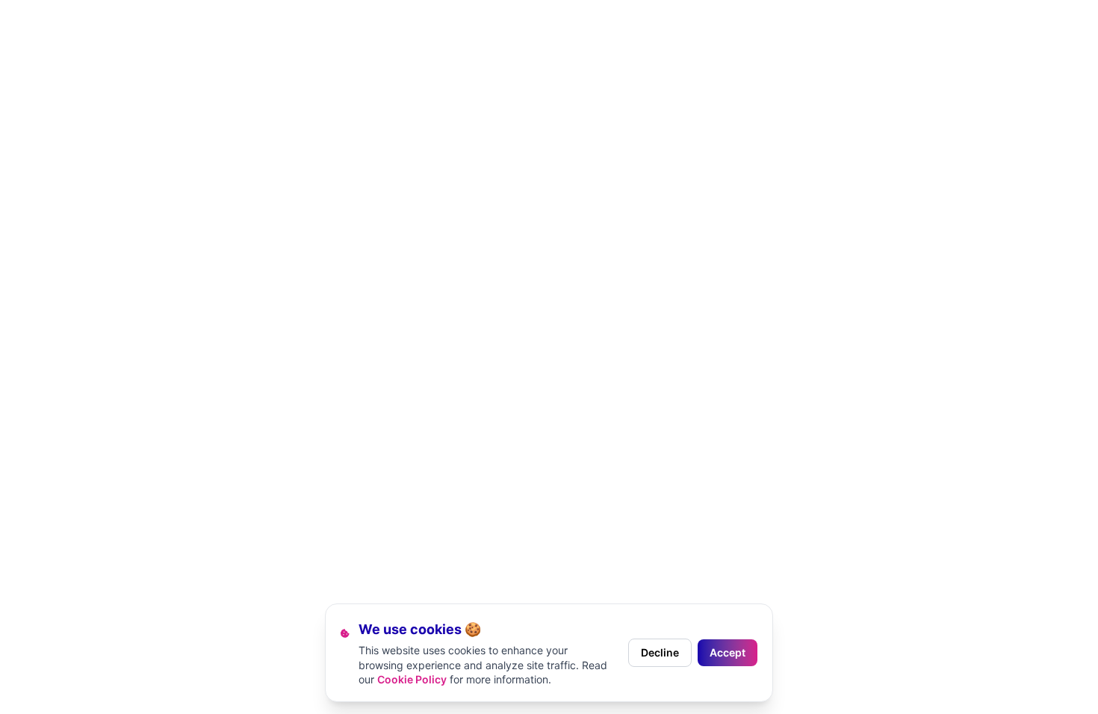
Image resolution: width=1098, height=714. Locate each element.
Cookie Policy (412, 679)
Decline (660, 652)
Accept (727, 652)
